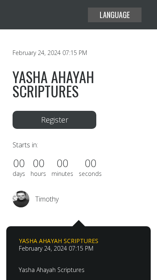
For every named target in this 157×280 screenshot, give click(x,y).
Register (54, 120)
